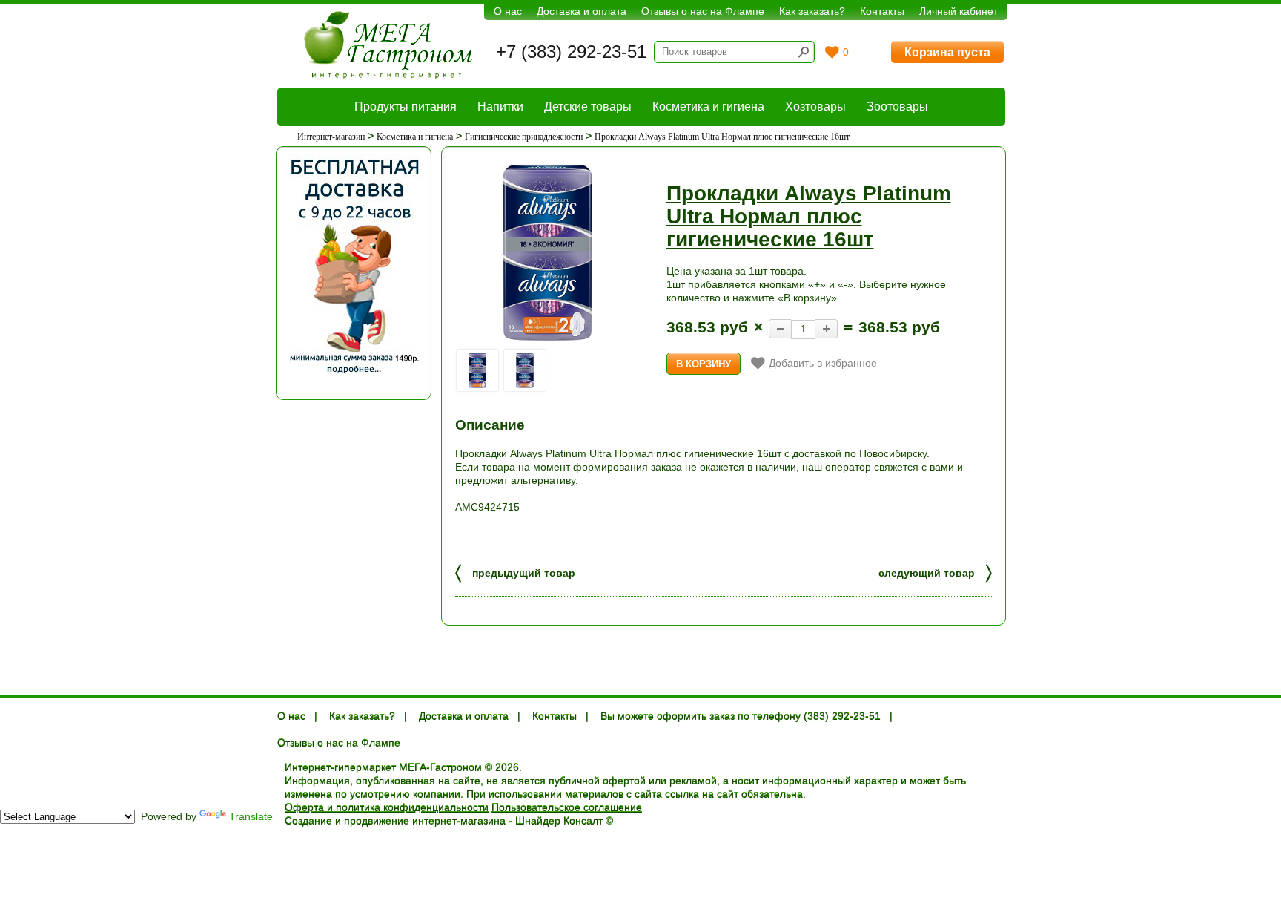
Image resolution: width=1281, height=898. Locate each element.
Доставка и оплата (581, 11)
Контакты (882, 11)
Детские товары (588, 106)
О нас (508, 11)
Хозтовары (815, 106)
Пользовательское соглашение (566, 807)
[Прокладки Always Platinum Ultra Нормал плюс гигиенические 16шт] (547, 252)
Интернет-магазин (331, 136)
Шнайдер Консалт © (564, 821)
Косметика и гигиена (708, 106)
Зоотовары (897, 106)
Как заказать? (812, 11)
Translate (251, 816)
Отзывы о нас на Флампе (702, 11)
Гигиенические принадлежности (524, 136)
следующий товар (935, 572)
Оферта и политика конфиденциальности (387, 807)
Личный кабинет (958, 11)
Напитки (500, 106)
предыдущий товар (515, 572)
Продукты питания (405, 106)
